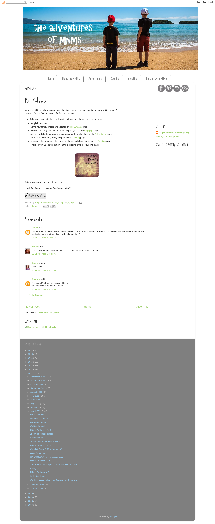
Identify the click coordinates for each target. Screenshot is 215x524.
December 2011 (38, 377)
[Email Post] (80, 202)
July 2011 (35, 396)
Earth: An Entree (37, 453)
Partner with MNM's (156, 78)
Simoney (36, 279)
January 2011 (37, 488)
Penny (35, 247)
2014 (30, 362)
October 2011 (37, 384)
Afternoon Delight (38, 422)
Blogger (113, 517)
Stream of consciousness (41, 434)
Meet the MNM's (71, 78)
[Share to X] (51, 206)
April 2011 (35, 407)
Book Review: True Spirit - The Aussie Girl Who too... (54, 464)
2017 (30, 350)
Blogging (88, 130)
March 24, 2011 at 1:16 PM (44, 289)
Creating (132, 78)
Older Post (142, 306)
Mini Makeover (36, 438)
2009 (30, 497)
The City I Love (37, 414)
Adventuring (95, 78)
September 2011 (38, 388)
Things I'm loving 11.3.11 (41, 461)
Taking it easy (36, 468)
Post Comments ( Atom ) (49, 313)
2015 (30, 358)
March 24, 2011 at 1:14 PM (44, 270)
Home (50, 78)
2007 (30, 505)
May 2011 (35, 404)
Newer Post (32, 306)
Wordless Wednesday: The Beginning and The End (53, 480)
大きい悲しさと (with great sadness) (47, 457)
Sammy (35, 263)
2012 (30, 369)
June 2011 (35, 400)
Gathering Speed (38, 476)
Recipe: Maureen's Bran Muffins (45, 441)
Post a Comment (36, 295)
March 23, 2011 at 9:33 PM (44, 254)
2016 (30, 354)
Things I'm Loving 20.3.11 (42, 445)
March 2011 (36, 411)
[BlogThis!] (47, 206)
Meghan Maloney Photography (174, 133)
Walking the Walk (37, 426)
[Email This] (44, 206)
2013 (30, 366)
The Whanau (76, 127)
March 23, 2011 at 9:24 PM (44, 238)
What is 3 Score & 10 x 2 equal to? (46, 449)
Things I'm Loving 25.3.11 (42, 430)
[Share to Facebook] (54, 206)
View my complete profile (167, 136)
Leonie (35, 227)
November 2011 (38, 380)
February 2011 (37, 485)
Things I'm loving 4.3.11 (41, 472)
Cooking (115, 78)
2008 (30, 501)
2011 (30, 373)
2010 (30, 493)
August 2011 (36, 392)
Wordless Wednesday (40, 418)
